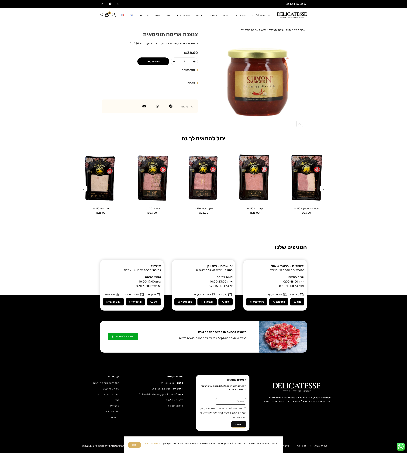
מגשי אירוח (185, 15)
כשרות (226, 15)
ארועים (199, 15)
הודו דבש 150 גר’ (100, 208)
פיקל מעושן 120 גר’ (203, 208)
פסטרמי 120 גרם (152, 208)
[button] (150, 70)
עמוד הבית (299, 30)
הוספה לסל (153, 61)
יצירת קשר (143, 15)
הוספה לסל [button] (306, 217)
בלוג (168, 15)
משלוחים (213, 15)
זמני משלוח (188, 69)
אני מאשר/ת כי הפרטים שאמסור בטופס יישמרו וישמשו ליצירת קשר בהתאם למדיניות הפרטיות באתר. (223, 413)
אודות (157, 15)
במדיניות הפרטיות (153, 443)
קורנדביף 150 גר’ (254, 208)
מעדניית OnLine (263, 15)
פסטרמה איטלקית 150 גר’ (306, 208)
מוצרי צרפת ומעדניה (280, 30)
